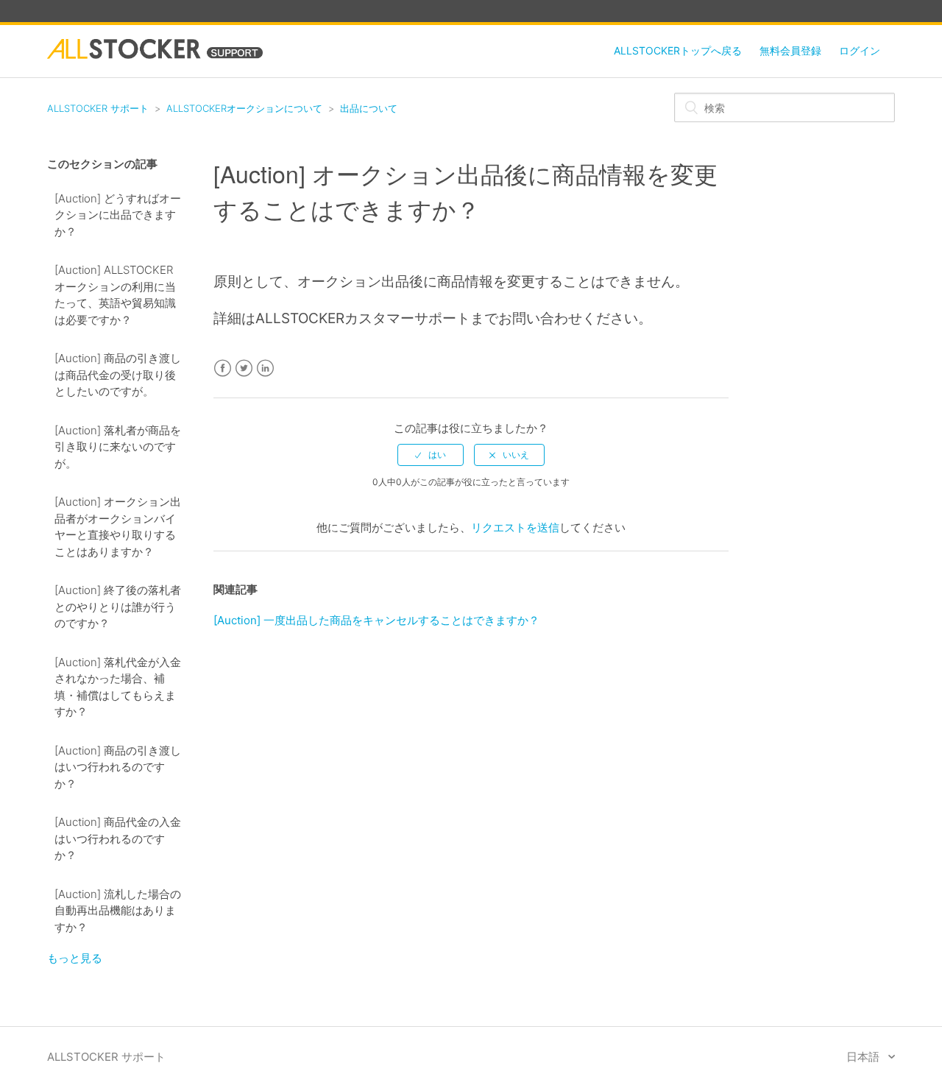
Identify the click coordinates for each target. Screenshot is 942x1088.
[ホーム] (155, 55)
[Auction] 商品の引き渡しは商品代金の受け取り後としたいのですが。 (117, 374)
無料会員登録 (790, 50)
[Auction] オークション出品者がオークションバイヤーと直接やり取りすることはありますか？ (117, 527)
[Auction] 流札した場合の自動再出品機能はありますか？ (117, 910)
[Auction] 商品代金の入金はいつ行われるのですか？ (117, 838)
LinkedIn (265, 368)
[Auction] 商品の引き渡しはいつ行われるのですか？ (117, 767)
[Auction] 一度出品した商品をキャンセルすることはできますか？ (376, 620)
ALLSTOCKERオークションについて (244, 108)
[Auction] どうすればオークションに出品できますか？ (117, 215)
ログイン (859, 50)
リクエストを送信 (515, 527)
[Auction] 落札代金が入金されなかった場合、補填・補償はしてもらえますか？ (117, 687)
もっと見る (74, 958)
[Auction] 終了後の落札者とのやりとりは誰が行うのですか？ (117, 606)
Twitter (244, 368)
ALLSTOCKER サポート (98, 108)
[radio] (430, 455)
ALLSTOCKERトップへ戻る (678, 50)
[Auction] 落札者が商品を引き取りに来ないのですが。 (117, 446)
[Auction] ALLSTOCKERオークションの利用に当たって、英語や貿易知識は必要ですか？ (115, 295)
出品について (368, 108)
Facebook (222, 368)
